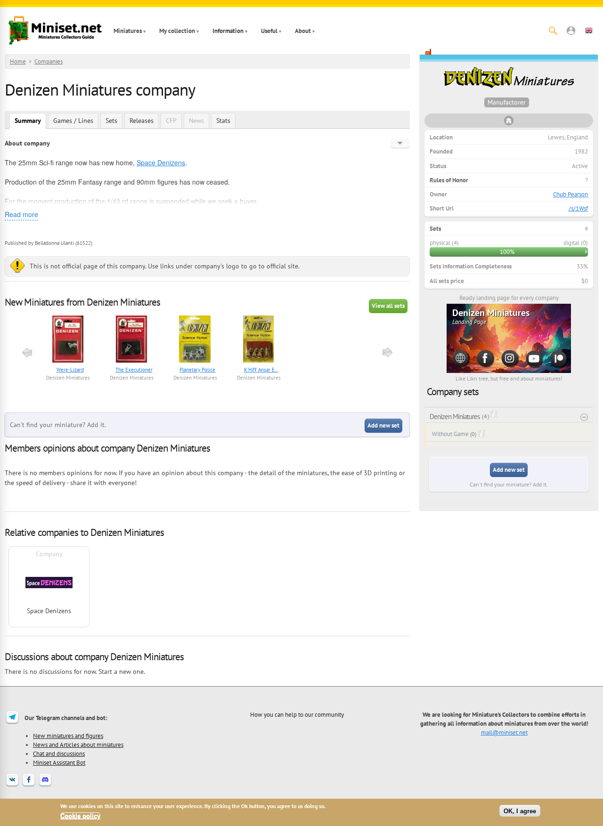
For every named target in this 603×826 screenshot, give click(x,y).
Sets (111, 120)
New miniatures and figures (68, 735)
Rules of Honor (449, 180)
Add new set (383, 425)
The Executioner (134, 369)
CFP (171, 120)
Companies (48, 61)
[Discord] (45, 785)
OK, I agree (520, 810)
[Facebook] (28, 785)
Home (18, 61)
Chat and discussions (59, 753)
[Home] (55, 30)
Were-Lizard (70, 369)
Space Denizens (161, 162)
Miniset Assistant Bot (59, 762)
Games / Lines (73, 120)
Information (228, 31)
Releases (142, 120)
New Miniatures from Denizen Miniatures (82, 302)
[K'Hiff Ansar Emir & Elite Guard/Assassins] (259, 340)
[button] (570, 30)
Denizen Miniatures (68, 377)
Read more (21, 214)
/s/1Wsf (578, 208)
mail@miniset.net (504, 732)
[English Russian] (400, 143)
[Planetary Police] (195, 340)
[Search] (553, 30)
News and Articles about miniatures (78, 744)
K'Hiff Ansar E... (261, 369)
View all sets (388, 306)
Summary (28, 120)
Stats (223, 120)
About (303, 31)
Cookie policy (80, 815)
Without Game (450, 434)
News (196, 120)
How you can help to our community (297, 714)
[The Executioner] (132, 340)
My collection (177, 31)
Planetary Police (197, 369)
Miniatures (128, 31)
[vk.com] (12, 785)
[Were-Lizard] (68, 340)
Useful (269, 31)
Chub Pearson (570, 194)
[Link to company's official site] (508, 123)
